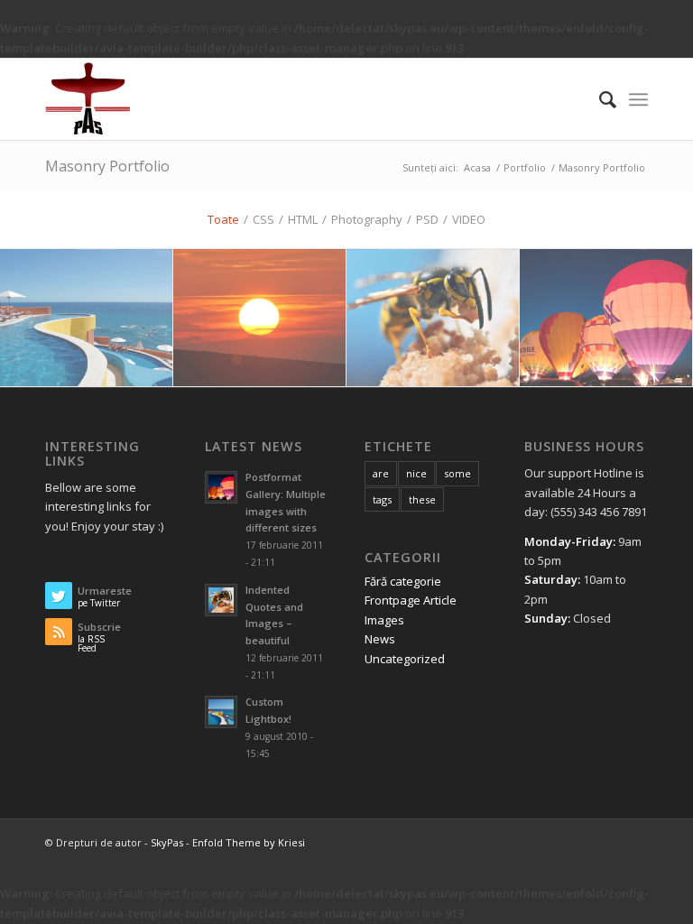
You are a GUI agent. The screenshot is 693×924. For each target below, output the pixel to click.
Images (384, 620)
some (457, 473)
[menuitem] (598, 99)
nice (416, 473)
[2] (606, 318)
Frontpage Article (411, 600)
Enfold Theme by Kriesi (248, 842)
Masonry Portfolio (107, 166)
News (380, 639)
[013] (259, 318)
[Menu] (638, 99)
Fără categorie (403, 581)
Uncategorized (405, 659)
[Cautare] (598, 99)
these (422, 499)
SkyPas (167, 842)
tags (382, 499)
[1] (86, 318)
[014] (433, 318)
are (381, 473)
